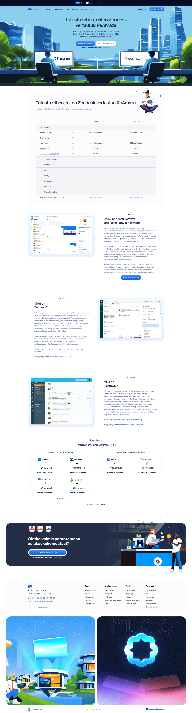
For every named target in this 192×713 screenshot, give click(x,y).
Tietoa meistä (130, 590)
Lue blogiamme (151, 590)
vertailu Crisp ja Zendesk (63, 357)
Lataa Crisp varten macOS (44, 601)
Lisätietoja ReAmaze (136, 197)
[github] (54, 598)
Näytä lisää (61, 498)
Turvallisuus (150, 594)
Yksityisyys (149, 600)
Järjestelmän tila (37, 709)
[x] (41, 598)
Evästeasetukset (151, 607)
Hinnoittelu (75, 9)
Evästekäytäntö (151, 603)
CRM (106, 603)
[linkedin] (51, 598)
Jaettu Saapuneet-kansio (113, 600)
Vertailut (87, 594)
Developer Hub (90, 603)
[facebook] (38, 598)
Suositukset (90, 590)
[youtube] (44, 598)
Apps (67, 9)
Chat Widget (109, 590)
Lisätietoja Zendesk (96, 197)
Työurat (128, 597)
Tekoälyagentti (58, 9)
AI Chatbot (108, 597)
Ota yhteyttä (130, 594)
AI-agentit (108, 594)
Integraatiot (84, 9)
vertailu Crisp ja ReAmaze (133, 425)
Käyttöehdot (150, 597)
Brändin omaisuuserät (133, 600)
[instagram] (48, 598)
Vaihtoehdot (89, 597)
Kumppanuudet (131, 603)
